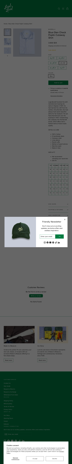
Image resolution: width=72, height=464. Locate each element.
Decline (54, 458)
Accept (35, 458)
